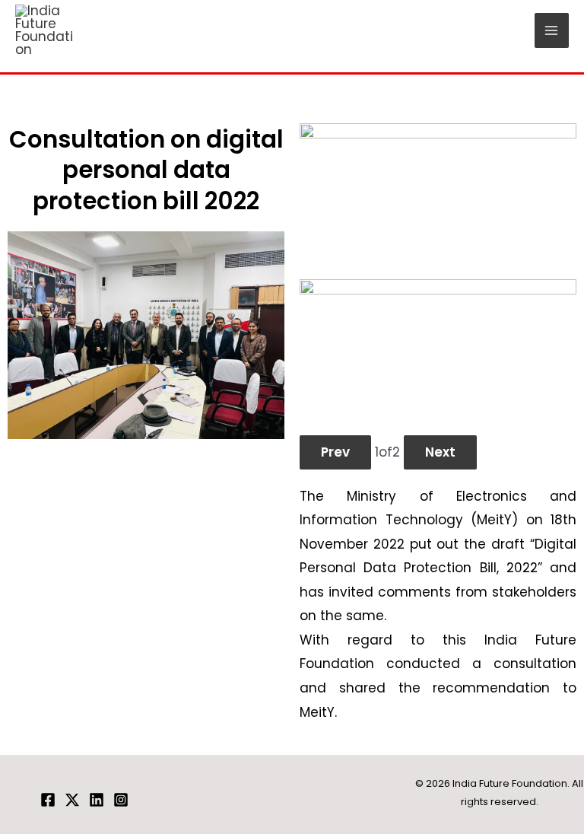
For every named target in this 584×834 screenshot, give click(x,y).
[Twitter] (72, 799)
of (387, 452)
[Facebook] (48, 799)
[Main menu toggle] (552, 30)
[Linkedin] (96, 799)
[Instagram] (121, 799)
